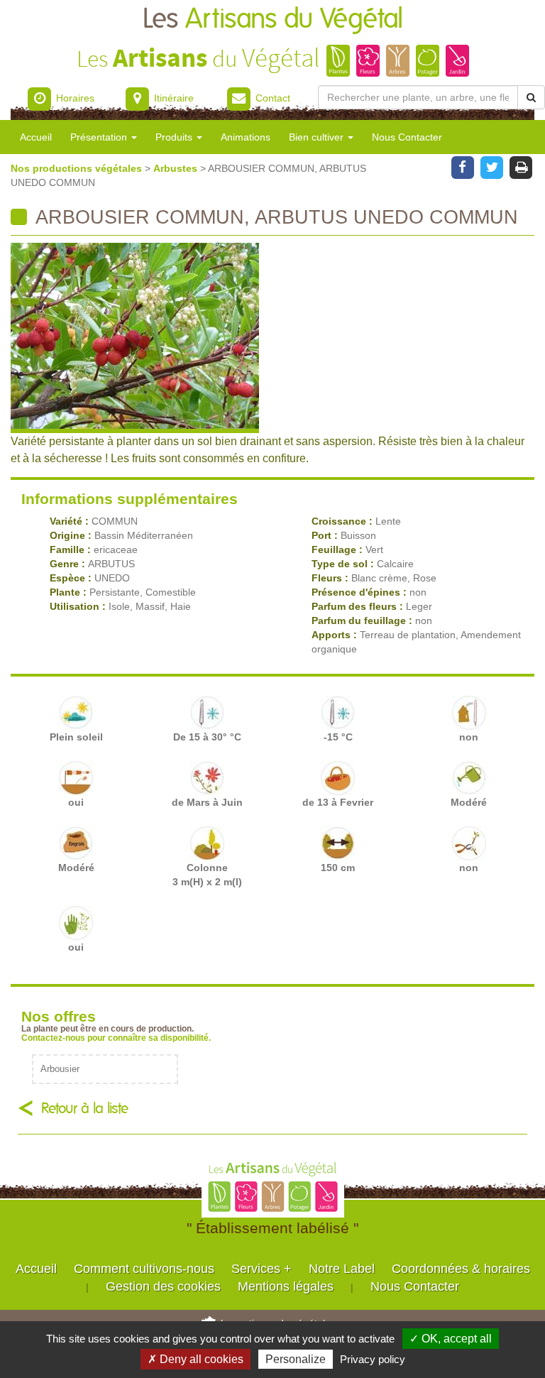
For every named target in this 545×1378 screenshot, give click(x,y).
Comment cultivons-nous (144, 1269)
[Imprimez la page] (521, 166)
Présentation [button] (100, 137)
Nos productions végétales (78, 168)
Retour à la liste (84, 1108)
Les (273, 19)
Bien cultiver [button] (317, 137)
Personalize (295, 1359)
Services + (261, 1269)
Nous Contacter (407, 137)
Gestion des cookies (163, 1286)
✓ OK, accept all (450, 1339)
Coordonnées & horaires (461, 1269)
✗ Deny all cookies (195, 1359)
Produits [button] (175, 137)
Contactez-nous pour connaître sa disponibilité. (116, 1038)
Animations (245, 137)
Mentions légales (286, 1286)
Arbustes (176, 168)
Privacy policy (372, 1359)
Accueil (36, 137)
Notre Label (342, 1269)
